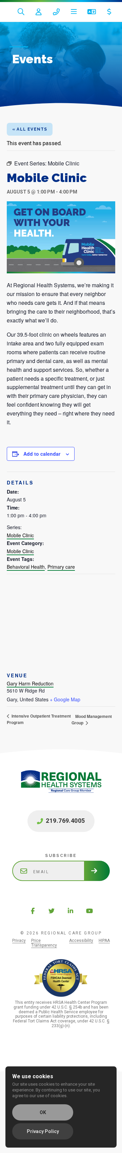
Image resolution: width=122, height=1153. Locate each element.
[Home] (61, 789)
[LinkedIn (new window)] (70, 911)
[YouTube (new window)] (89, 911)
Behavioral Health (26, 566)
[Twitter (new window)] (51, 911)
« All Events (29, 129)
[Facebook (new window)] (32, 911)
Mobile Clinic (20, 535)
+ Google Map (65, 699)
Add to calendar (41, 453)
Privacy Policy (43, 1131)
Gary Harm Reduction (30, 683)
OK (43, 1112)
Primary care (61, 566)
